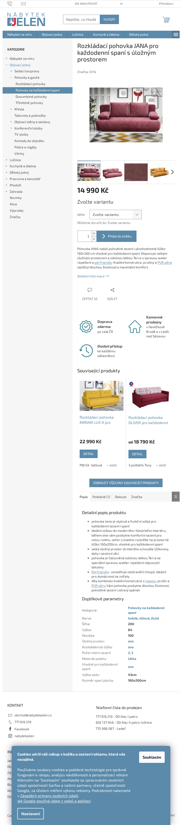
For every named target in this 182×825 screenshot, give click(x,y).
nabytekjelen (24, 736)
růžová (144, 618)
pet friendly (103, 262)
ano (131, 641)
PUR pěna (165, 262)
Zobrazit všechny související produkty (126, 483)
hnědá (132, 618)
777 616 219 (22, 722)
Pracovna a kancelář (25, 179)
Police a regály (25, 147)
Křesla (19, 109)
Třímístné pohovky (29, 103)
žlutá (155, 618)
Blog (10, 784)
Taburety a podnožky (30, 115)
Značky (15, 217)
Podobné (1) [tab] (101, 497)
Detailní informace (91, 276)
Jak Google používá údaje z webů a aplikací (54, 801)
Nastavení (30, 813)
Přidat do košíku (120, 236)
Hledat (109, 19)
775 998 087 (105, 728)
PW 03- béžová (91, 465)
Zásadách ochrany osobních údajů (49, 795)
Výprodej (16, 210)
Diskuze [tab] (121, 497)
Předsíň (15, 185)
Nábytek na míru (22, 58)
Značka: (86, 72)
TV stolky (21, 134)
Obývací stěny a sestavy (32, 122)
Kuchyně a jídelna (23, 166)
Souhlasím (152, 757)
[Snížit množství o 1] (94, 239)
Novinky (16, 198)
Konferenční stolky (28, 128)
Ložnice (15, 160)
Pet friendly (100, 572)
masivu (150, 581)
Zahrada (16, 191)
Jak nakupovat (86, 3)
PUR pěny (98, 586)
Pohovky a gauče (27, 77)
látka (132, 659)
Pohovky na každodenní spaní (37, 90)
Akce (13, 204)
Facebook (21, 729)
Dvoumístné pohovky (31, 97)
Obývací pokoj (20, 65)
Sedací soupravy (26, 71)
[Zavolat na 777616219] (14, 3)
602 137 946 (105, 722)
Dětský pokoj (19, 172)
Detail (88, 454)
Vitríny (19, 153)
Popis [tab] (84, 497)
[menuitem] (20, 34)
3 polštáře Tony (139, 465)
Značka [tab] (136, 497)
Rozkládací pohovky (30, 84)
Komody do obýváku (29, 141)
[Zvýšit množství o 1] (94, 233)
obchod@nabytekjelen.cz (33, 715)
